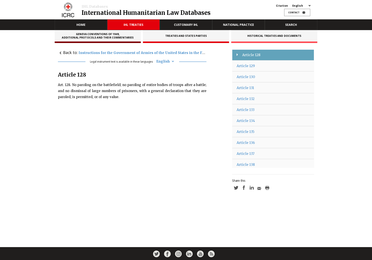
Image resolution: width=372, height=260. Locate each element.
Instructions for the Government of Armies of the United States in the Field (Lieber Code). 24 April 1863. (168, 53)
